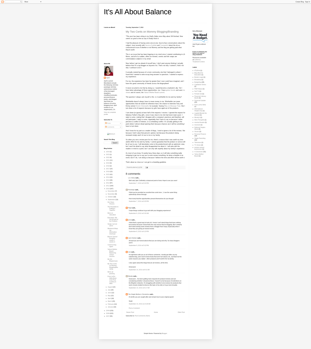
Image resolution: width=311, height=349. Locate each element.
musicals (197, 125)
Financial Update (200, 100)
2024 (108, 152)
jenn (129, 220)
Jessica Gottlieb (151, 45)
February (111, 304)
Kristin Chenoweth (142, 106)
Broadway (197, 79)
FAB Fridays (198, 89)
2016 (108, 171)
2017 (108, 169)
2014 (108, 177)
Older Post (181, 312)
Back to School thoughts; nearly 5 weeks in (112, 239)
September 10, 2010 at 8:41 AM (139, 270)
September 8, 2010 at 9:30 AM (139, 213)
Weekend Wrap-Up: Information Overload (113, 231)
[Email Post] (146, 167)
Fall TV (196, 91)
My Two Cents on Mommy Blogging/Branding (152, 31)
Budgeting (197, 82)
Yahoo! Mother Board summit (154, 92)
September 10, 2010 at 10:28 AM (139, 304)
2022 (108, 157)
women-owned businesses (199, 148)
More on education (112, 214)
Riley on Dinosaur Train (172, 106)
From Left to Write (200, 105)
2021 (108, 160)
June (109, 293)
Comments (110, 127)
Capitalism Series (200, 84)
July (109, 290)
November (111, 194)
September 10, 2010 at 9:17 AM (139, 288)
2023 (108, 154)
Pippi (130, 208)
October (110, 197)
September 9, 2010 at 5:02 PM (139, 245)
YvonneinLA (164, 45)
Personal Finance (200, 134)
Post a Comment (134, 308)
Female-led (198, 94)
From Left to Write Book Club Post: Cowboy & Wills (112, 280)
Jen (129, 252)
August (110, 287)
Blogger (164, 333)
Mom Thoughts (199, 120)
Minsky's (197, 117)
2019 (108, 163)
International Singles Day (198, 109)
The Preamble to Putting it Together (113, 208)
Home (156, 312)
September (111, 199)
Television (197, 142)
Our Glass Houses (111, 203)
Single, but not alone (112, 225)
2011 (108, 186)
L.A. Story (131, 178)
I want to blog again (112, 245)
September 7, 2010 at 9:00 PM (139, 183)
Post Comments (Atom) (142, 316)
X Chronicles (198, 152)
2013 (108, 180)
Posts (109, 123)
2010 (108, 189)
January (110, 307)
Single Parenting (199, 138)
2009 (108, 310)
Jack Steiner (132, 238)
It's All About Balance (138, 12)
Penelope (131, 190)
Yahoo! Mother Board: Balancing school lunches (112, 252)
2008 (108, 313)
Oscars (196, 131)
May (109, 295)
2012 (108, 183)
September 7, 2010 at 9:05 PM (139, 201)
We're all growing (111, 272)
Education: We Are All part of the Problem (113, 219)
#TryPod (197, 70)
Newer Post (130, 312)
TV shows (197, 145)
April (108, 78)
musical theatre (199, 122)
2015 (108, 174)
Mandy (130, 276)
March (110, 301)
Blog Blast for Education (198, 73)
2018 (108, 166)
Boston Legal (198, 77)
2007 (108, 316)
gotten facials (170, 90)
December (111, 191)
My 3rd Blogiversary (113, 260)
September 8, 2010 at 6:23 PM (139, 231)
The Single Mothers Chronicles (138, 294)
